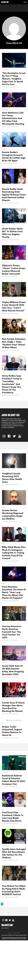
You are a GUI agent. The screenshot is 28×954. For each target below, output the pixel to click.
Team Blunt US (6, 87)
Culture (3, 69)
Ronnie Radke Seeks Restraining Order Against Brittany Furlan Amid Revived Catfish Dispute (14, 195)
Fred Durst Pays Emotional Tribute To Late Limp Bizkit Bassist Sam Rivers (12, 816)
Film (3, 723)
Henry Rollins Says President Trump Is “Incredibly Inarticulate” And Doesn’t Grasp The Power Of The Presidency (12, 384)
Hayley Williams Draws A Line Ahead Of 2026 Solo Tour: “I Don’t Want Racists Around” (14, 306)
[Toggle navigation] (25, 2)
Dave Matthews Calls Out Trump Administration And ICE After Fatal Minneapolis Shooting (13, 118)
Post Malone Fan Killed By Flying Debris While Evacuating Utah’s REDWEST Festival (13, 890)
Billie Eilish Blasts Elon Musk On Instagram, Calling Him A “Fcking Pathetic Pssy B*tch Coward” (13, 553)
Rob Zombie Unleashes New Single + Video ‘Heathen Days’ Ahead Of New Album (14, 343)
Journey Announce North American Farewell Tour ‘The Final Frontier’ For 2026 (11, 632)
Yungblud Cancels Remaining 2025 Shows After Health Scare (12, 477)
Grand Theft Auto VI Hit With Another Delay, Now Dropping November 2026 (13, 670)
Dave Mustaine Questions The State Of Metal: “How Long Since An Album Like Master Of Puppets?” (14, 592)
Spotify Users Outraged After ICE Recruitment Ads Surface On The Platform (14, 853)
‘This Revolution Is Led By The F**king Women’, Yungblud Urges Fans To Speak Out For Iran (13, 79)
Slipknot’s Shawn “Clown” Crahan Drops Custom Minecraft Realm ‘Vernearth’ (13, 269)
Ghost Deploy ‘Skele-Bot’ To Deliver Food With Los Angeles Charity (12, 232)
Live (3, 882)
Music (7, 69)
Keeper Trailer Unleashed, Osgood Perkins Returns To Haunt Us (12, 730)
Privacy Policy (16, 933)
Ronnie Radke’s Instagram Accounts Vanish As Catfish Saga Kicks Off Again (13, 156)
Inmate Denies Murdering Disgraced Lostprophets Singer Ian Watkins (12, 514)
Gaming (3, 262)
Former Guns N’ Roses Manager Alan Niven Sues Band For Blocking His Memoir (13, 706)
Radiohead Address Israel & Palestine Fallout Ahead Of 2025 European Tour (13, 779)
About (10, 933)
